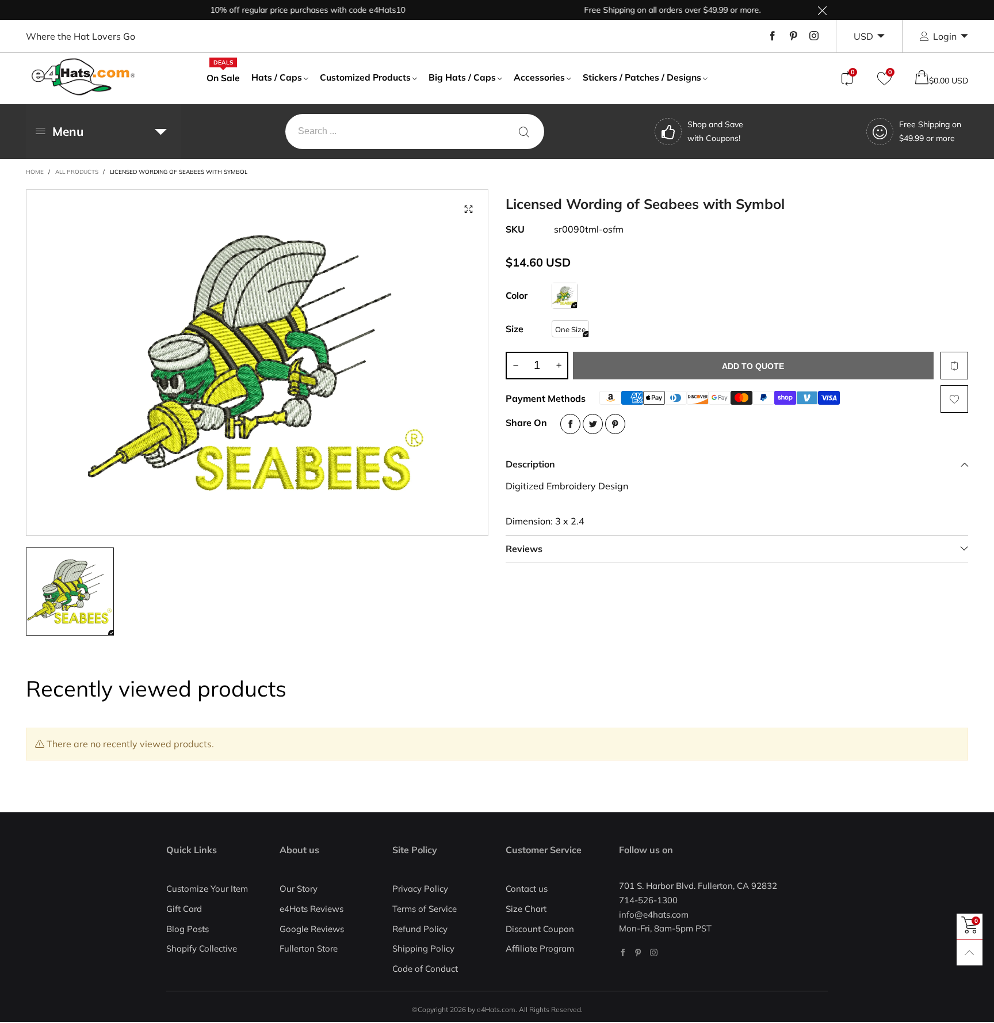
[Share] (570, 424)
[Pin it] (615, 424)
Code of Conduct (425, 968)
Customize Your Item (207, 888)
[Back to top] (969, 952)
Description (530, 464)
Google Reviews (312, 928)
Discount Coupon (540, 928)
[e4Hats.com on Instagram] (653, 952)
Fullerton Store (309, 948)
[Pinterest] (793, 36)
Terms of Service (424, 908)
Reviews (524, 548)
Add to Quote (753, 366)
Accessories (539, 77)
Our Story (299, 888)
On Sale (223, 77)
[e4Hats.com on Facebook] (622, 952)
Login (945, 36)
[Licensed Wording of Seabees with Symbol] (257, 362)
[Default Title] (565, 296)
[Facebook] (772, 36)
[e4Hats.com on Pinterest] (638, 952)
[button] (515, 365)
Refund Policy (420, 928)
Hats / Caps (276, 77)
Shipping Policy (423, 948)
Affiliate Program (540, 948)
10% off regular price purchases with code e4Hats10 (288, 10)
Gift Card (184, 908)
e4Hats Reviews (311, 908)
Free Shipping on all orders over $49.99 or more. (653, 10)
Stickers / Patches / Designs (642, 77)
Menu (67, 131)
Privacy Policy (420, 888)
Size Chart (526, 908)
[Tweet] (593, 424)
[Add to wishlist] (954, 399)
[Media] (468, 209)
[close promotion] (822, 10)
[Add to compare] (954, 365)
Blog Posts (187, 928)
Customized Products (365, 77)
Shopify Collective (201, 948)
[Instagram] (814, 36)
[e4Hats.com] (83, 76)
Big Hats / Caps (462, 77)
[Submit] (524, 132)
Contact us (527, 888)
